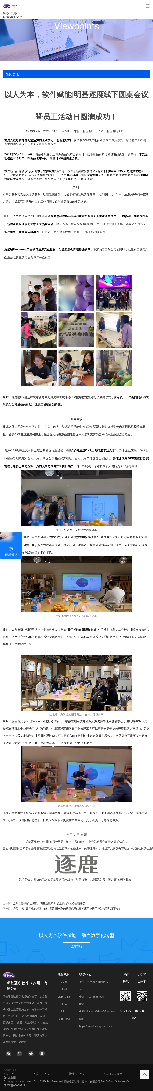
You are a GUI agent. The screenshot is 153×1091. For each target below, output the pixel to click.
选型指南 (64, 1026)
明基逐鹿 (88, 131)
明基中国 (9, 1073)
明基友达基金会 (113, 1073)
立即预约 (76, 946)
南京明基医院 (41, 1073)
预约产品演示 (10, 13)
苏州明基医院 (76, 1073)
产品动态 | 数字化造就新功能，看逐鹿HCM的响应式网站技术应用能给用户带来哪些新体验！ (67, 908)
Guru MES (64, 996)
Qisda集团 (10, 1077)
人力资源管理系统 (72, 194)
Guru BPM (64, 1019)
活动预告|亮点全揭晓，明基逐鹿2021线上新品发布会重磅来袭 (49, 903)
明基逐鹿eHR (115, 131)
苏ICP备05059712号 (16, 1085)
